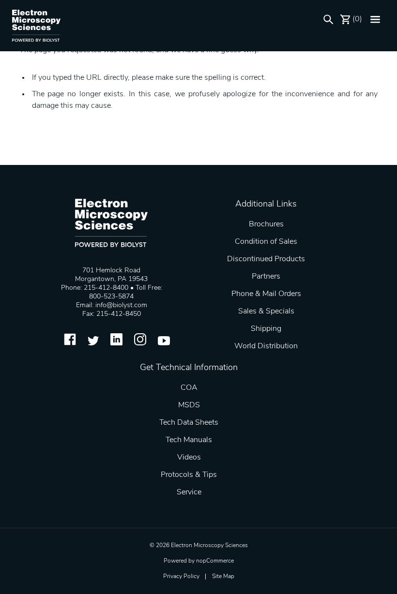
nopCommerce (215, 561)
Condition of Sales (266, 242)
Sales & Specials (266, 311)
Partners (266, 277)
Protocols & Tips (189, 475)
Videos (189, 457)
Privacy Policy (181, 576)
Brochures (266, 224)
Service (189, 492)
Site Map (223, 576)
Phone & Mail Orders (266, 294)
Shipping (266, 329)
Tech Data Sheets (188, 423)
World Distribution (266, 346)
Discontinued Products (266, 259)
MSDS (189, 405)
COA (189, 388)
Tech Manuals (189, 440)
